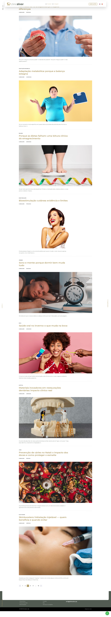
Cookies (45, 601)
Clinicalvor (21, 12)
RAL (44, 602)
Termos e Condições (48, 604)
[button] (2, 8)
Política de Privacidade (48, 599)
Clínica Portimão (24, 602)
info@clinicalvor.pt (71, 601)
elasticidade (22, 514)
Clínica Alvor (23, 601)
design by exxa (88, 608)
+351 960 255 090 (71, 597)
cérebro (21, 260)
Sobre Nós (22, 599)
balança (21, 133)
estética (21, 385)
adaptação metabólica (24, 68)
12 (38, 585)
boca (20, 323)
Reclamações (23, 604)
